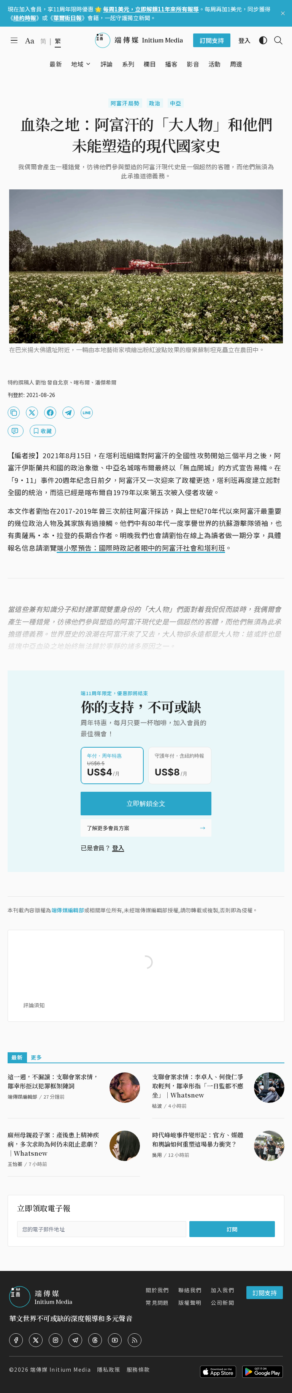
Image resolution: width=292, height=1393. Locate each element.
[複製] (14, 413)
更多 (37, 1057)
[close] (283, 13)
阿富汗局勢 (125, 103)
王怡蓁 (15, 1163)
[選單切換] (88, 64)
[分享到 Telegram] (68, 413)
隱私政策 (109, 1369)
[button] (77, 64)
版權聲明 (190, 1302)
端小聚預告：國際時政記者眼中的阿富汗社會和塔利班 (141, 548)
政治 (155, 103)
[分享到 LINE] (87, 413)
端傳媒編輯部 (67, 910)
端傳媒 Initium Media (60, 1369)
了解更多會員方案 (108, 828)
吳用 (157, 1154)
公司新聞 (222, 1302)
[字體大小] (29, 40)
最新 (17, 1057)
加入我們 (222, 1290)
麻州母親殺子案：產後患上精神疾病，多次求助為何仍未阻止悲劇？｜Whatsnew (53, 1144)
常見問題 (157, 1302)
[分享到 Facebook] (50, 413)
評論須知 (33, 1005)
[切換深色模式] (260, 40)
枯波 (157, 1105)
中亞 (176, 103)
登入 (118, 847)
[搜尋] (275, 40)
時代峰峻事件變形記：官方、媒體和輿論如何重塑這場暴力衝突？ (197, 1139)
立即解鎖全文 (146, 803)
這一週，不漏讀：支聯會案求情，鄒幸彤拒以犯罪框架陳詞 (53, 1081)
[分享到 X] (32, 413)
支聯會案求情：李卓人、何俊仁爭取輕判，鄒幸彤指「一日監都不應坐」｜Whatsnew (197, 1085)
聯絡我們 (190, 1290)
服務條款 (138, 1369)
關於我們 (157, 1290)
